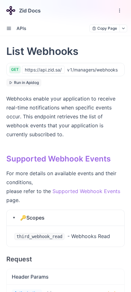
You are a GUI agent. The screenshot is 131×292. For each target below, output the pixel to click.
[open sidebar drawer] (9, 28)
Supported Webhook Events (58, 158)
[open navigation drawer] (119, 10)
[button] (65, 218)
